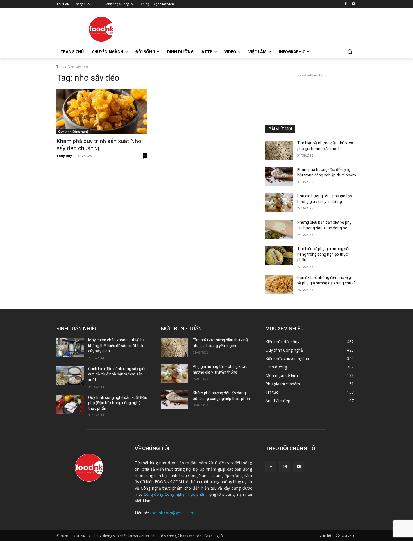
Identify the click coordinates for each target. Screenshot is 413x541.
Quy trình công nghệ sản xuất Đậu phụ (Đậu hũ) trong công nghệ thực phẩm (117, 403)
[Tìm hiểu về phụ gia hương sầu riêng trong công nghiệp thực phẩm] (279, 255)
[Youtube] (353, 4)
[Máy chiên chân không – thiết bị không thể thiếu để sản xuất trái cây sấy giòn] (70, 347)
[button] (350, 51)
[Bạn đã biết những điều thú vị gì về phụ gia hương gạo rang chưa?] (279, 284)
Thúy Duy (64, 155)
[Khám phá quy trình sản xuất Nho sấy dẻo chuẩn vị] (102, 111)
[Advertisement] (248, 28)
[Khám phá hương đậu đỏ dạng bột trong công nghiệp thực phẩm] (279, 176)
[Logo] (101, 29)
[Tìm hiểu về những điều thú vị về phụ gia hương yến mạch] (279, 150)
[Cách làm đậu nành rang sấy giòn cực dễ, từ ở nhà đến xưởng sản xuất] (70, 375)
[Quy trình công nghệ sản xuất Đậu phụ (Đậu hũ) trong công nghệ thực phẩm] (70, 404)
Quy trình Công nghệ (73, 131)
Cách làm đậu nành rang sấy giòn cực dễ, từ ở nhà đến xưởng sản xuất (117, 374)
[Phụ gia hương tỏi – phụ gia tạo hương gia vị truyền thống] (279, 202)
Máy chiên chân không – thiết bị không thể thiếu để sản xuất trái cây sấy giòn (116, 345)
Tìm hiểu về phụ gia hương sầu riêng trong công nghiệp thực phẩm (324, 254)
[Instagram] (284, 466)
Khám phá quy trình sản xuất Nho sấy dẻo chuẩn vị (98, 144)
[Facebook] (345, 4)
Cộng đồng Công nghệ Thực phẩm (175, 494)
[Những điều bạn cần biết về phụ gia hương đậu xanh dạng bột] (279, 229)
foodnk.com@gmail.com (172, 512)
